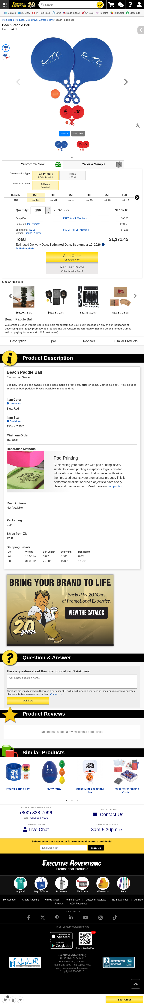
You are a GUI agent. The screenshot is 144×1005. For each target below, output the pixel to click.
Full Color (119, 13)
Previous (9, 300)
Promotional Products (13, 20)
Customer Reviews (96, 904)
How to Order (52, 904)
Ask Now (28, 705)
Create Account (30, 904)
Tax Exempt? (33, 228)
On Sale (89, 13)
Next (137, 201)
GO (100, 4)
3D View (25, 13)
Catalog (12, 13)
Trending (103, 13)
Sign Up (96, 852)
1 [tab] (72, 162)
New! (58, 13)
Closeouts (135, 13)
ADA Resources (78, 908)
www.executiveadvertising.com (72, 972)
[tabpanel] (61, 148)
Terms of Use (72, 904)
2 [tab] (72, 805)
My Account (9, 904)
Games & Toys (46, 20)
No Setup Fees (120, 904)
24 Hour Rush (43, 13)
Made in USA (73, 13)
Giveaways (31, 20)
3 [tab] (78, 805)
